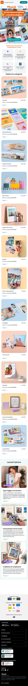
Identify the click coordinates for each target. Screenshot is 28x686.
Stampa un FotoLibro (14, 39)
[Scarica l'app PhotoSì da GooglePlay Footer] (15, 626)
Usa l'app (23, 2)
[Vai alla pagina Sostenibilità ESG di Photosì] (7, 652)
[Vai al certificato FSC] (7, 657)
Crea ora (5, 501)
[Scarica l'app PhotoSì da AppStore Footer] (5, 626)
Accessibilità (6, 683)
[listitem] (14, 91)
